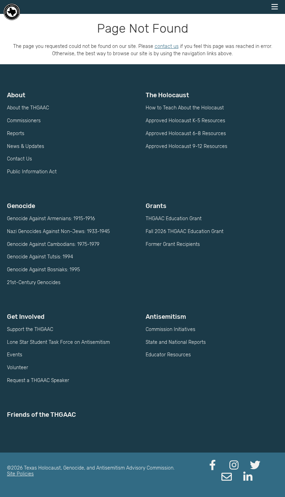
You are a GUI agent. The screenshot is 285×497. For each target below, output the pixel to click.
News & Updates (25, 146)
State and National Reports (176, 342)
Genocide (21, 206)
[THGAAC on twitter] (255, 465)
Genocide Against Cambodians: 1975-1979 (53, 244)
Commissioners (24, 121)
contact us (167, 46)
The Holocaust (167, 95)
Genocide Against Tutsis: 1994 (40, 257)
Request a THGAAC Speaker (38, 380)
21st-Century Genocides (33, 282)
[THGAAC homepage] (11, 11)
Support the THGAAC (30, 329)
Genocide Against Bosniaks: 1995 (43, 270)
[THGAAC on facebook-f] (213, 465)
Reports (15, 133)
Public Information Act (32, 172)
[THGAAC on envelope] (227, 477)
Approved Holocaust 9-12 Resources (186, 146)
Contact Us (19, 159)
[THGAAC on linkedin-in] (248, 477)
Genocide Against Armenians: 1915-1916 (51, 219)
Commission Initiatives (170, 329)
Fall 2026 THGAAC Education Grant (184, 231)
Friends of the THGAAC (41, 415)
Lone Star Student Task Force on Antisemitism (58, 342)
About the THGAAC (28, 108)
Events (14, 355)
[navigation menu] (275, 7)
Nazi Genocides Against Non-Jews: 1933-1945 (58, 231)
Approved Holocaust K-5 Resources (185, 121)
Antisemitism (166, 317)
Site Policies (20, 474)
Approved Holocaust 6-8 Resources (186, 133)
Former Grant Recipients (173, 244)
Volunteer (17, 368)
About (16, 95)
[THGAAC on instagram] (234, 465)
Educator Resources (168, 355)
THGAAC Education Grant (174, 219)
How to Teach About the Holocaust (185, 108)
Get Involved (25, 317)
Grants (156, 206)
